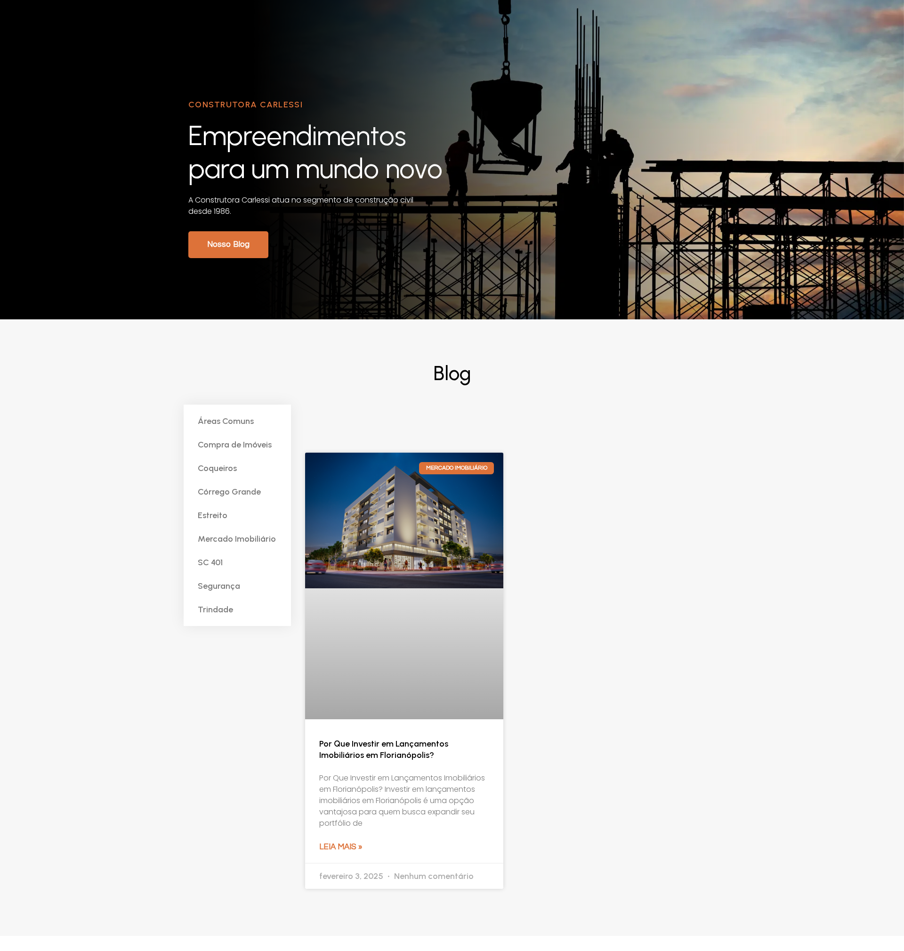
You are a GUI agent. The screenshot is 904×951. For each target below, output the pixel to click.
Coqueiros (217, 468)
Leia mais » (340, 847)
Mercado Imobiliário (237, 539)
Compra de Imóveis (235, 444)
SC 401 (210, 562)
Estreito (212, 515)
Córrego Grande (229, 492)
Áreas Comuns (226, 421)
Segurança (219, 586)
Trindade (215, 609)
